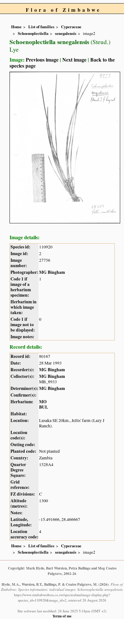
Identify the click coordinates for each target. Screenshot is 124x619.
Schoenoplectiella (33, 33)
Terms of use (62, 616)
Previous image (42, 59)
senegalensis (65, 33)
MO (43, 401)
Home (16, 27)
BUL (43, 407)
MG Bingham (52, 272)
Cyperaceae (71, 27)
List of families (41, 27)
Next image (74, 59)
